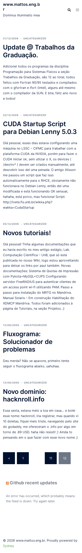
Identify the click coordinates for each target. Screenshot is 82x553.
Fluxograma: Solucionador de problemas (28, 341)
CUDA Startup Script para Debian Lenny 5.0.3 (40, 127)
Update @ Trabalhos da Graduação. (38, 51)
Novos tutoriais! (27, 233)
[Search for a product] (69, 10)
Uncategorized (34, 38)
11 (50, 458)
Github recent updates (33, 482)
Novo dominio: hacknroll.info (24, 395)
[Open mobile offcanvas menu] (77, 10)
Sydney (8, 546)
